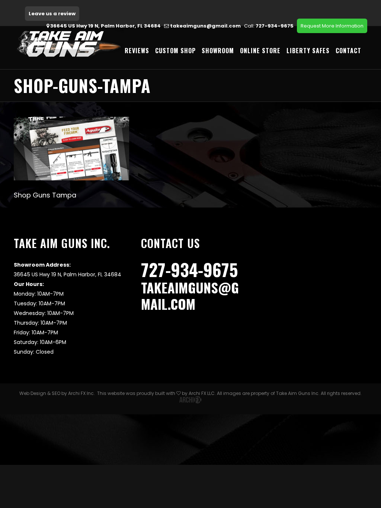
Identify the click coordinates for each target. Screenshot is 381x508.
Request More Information (332, 25)
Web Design (32, 393)
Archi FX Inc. (81, 393)
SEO (56, 393)
